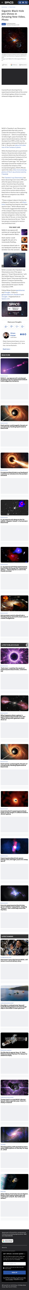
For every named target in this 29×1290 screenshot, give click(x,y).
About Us (4, 1247)
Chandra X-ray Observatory (13, 178)
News (3, 24)
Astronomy (4, 7)
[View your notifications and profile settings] (23, 2)
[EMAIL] (25, 334)
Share (5, 64)
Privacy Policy (16, 1278)
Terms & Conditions (9, 1279)
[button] (26, 2)
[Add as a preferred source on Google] (7, 1241)
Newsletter (24, 64)
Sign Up (14, 1272)
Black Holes (12, 7)
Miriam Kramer (12, 23)
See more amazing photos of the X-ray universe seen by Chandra (14, 172)
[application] (14, 76)
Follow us (15, 64)
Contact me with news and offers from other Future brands (14, 1268)
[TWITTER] (21, 334)
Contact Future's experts (8, 1251)
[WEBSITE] (23, 334)
